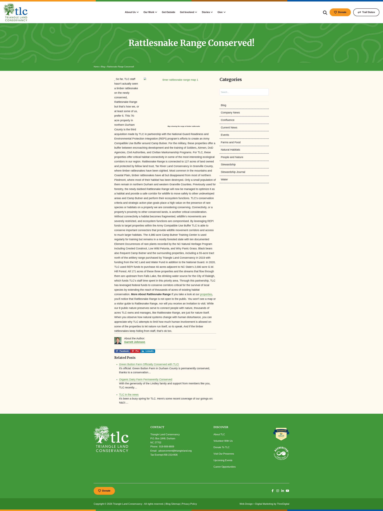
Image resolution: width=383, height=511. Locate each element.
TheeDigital (283, 504)
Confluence (227, 120)
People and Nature (232, 157)
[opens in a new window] (273, 490)
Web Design (246, 504)
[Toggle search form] (325, 12)
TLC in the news (129, 394)
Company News (230, 112)
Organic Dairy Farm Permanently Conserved (145, 379)
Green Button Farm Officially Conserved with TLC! (149, 364)
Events (225, 134)
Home (96, 67)
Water (224, 179)
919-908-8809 (166, 446)
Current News (229, 127)
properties (206, 294)
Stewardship (228, 164)
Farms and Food (231, 142)
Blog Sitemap (173, 504)
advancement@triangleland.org (175, 450)
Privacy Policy (189, 504)
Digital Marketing (264, 504)
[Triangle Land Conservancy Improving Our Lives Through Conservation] (16, 12)
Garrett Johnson (134, 342)
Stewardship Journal (233, 171)
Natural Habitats (230, 149)
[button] (132, 12)
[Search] (263, 92)
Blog (103, 67)
